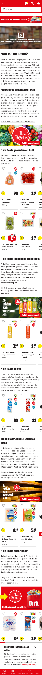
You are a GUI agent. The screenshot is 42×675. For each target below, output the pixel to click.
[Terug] (2, 3)
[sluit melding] (35, 647)
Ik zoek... (9, 9)
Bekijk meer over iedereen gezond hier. (18, 122)
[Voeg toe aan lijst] (3, 168)
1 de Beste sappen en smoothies (15, 264)
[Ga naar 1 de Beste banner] (21, 598)
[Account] (32, 3)
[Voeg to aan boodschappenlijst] (3, 193)
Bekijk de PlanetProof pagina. (26, 467)
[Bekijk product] (9, 178)
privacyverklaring (29, 665)
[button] (26, 3)
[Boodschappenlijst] (39, 3)
